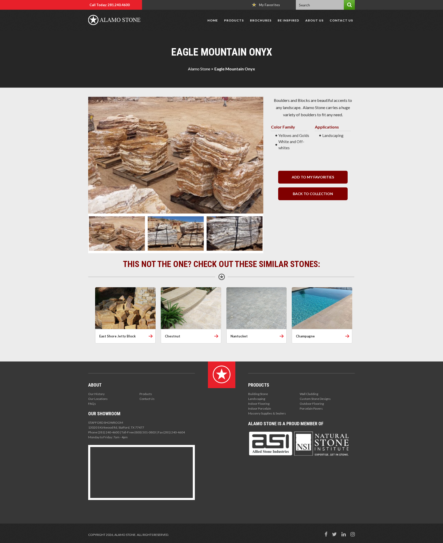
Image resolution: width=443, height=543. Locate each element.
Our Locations (98, 399)
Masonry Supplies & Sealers (267, 413)
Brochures (260, 20)
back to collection (313, 193)
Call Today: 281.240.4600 (109, 5)
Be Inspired (288, 20)
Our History (96, 394)
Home (212, 20)
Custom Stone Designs (315, 399)
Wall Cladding (309, 394)
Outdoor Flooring (312, 404)
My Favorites (269, 5)
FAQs (92, 404)
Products (234, 20)
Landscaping (256, 399)
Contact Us (341, 20)
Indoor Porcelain (259, 408)
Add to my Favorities (313, 177)
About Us (314, 20)
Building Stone (258, 394)
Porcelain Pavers (311, 408)
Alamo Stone (199, 68)
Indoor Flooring (258, 404)
